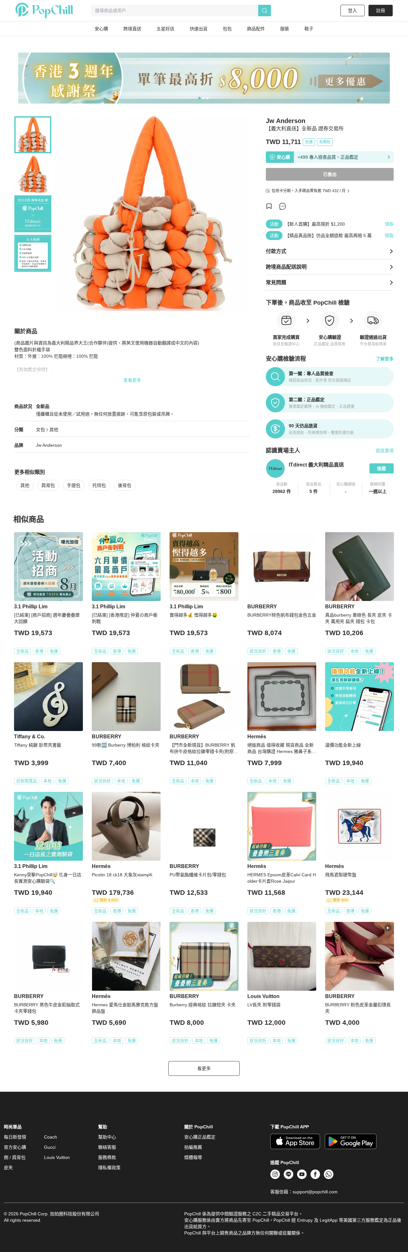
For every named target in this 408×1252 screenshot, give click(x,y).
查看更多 (132, 380)
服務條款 (107, 1157)
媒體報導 (193, 1157)
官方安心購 (15, 1147)
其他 (53, 429)
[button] (282, 488)
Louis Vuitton (57, 1157)
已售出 (330, 174)
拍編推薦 (193, 1147)
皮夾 (8, 1167)
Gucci (49, 1147)
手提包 (73, 485)
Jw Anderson (49, 445)
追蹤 (381, 468)
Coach (50, 1137)
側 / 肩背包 (15, 1157)
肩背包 (48, 485)
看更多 (204, 1068)
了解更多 (385, 358)
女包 (40, 429)
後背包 (124, 485)
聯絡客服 (107, 1147)
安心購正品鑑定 (199, 1137)
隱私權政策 (109, 1167)
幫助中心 (107, 1137)
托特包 (99, 485)
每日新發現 (15, 1137)
